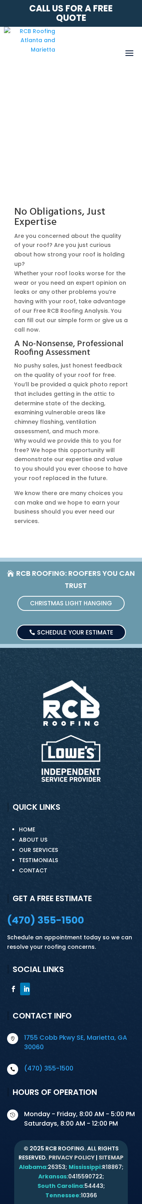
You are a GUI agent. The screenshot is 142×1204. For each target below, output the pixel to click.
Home (27, 829)
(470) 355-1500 (45, 920)
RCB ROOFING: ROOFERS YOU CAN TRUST (75, 579)
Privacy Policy (72, 1157)
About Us (33, 840)
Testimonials (38, 860)
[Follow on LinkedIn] (25, 989)
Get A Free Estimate (71, 146)
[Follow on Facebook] (12, 989)
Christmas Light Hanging (71, 603)
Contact (33, 870)
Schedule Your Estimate (75, 632)
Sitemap (111, 1157)
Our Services (38, 850)
